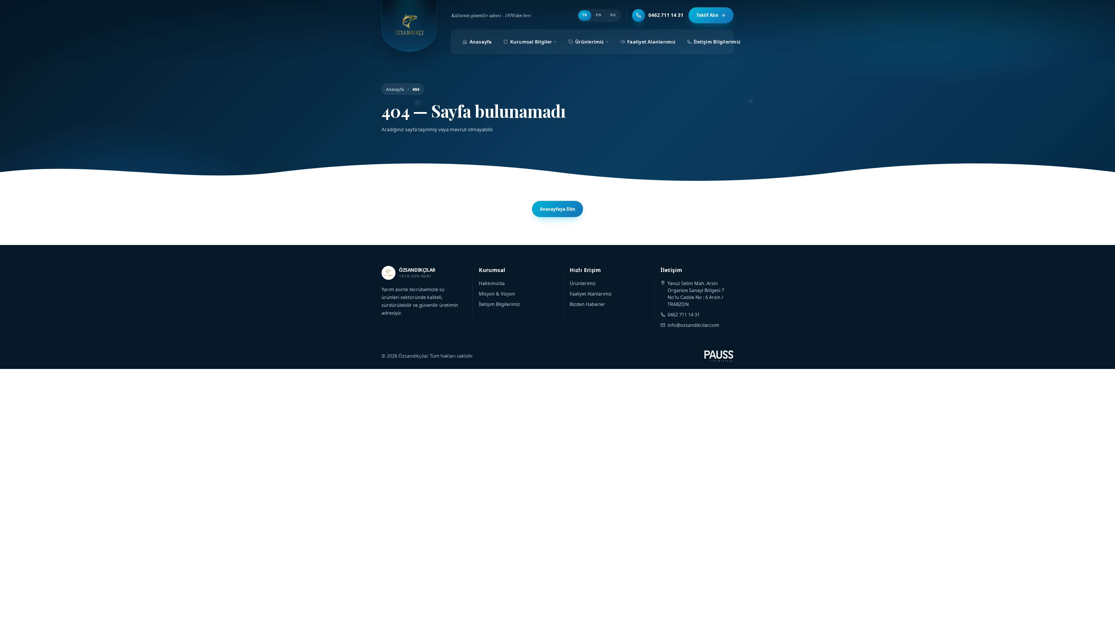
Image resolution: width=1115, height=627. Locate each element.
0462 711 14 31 (684, 314)
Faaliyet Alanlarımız (651, 42)
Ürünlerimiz (589, 42)
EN (598, 14)
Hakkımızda (492, 283)
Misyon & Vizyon (497, 294)
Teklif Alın (707, 15)
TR (584, 14)
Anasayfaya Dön (557, 209)
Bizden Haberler (587, 304)
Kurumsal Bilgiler (531, 42)
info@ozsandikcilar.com (693, 325)
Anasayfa (481, 42)
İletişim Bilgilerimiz (717, 42)
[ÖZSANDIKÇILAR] (409, 25)
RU (613, 14)
